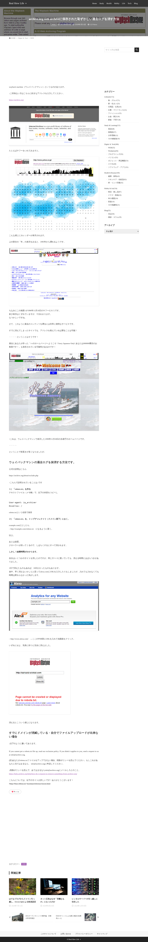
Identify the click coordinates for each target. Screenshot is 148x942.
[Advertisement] (54, 63)
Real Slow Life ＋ (18, 3)
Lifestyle (109, 97)
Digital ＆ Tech (23, 38)
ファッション (114, 113)
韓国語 (112, 132)
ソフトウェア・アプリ (118, 167)
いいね (15, 791)
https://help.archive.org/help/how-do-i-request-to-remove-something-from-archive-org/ (43, 774)
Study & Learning (112, 125)
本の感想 (113, 198)
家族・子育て (114, 120)
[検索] (136, 50)
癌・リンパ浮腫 (115, 183)
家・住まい (114, 104)
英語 (111, 129)
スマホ (112, 164)
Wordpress (113, 151)
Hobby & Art (110, 188)
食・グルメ (114, 100)
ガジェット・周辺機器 (118, 161)
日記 (111, 214)
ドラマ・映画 (114, 195)
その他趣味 (114, 205)
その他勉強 (114, 139)
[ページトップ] (143, 937)
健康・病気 (114, 176)
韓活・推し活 (114, 192)
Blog (107, 210)
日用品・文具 (114, 107)
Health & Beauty (112, 173)
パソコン (113, 157)
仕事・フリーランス (117, 110)
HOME (13, 38)
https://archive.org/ (16, 100)
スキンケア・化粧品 (117, 179)
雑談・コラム (114, 217)
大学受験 (113, 135)
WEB (53, 24)
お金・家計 (114, 116)
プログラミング (115, 154)
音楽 (111, 202)
